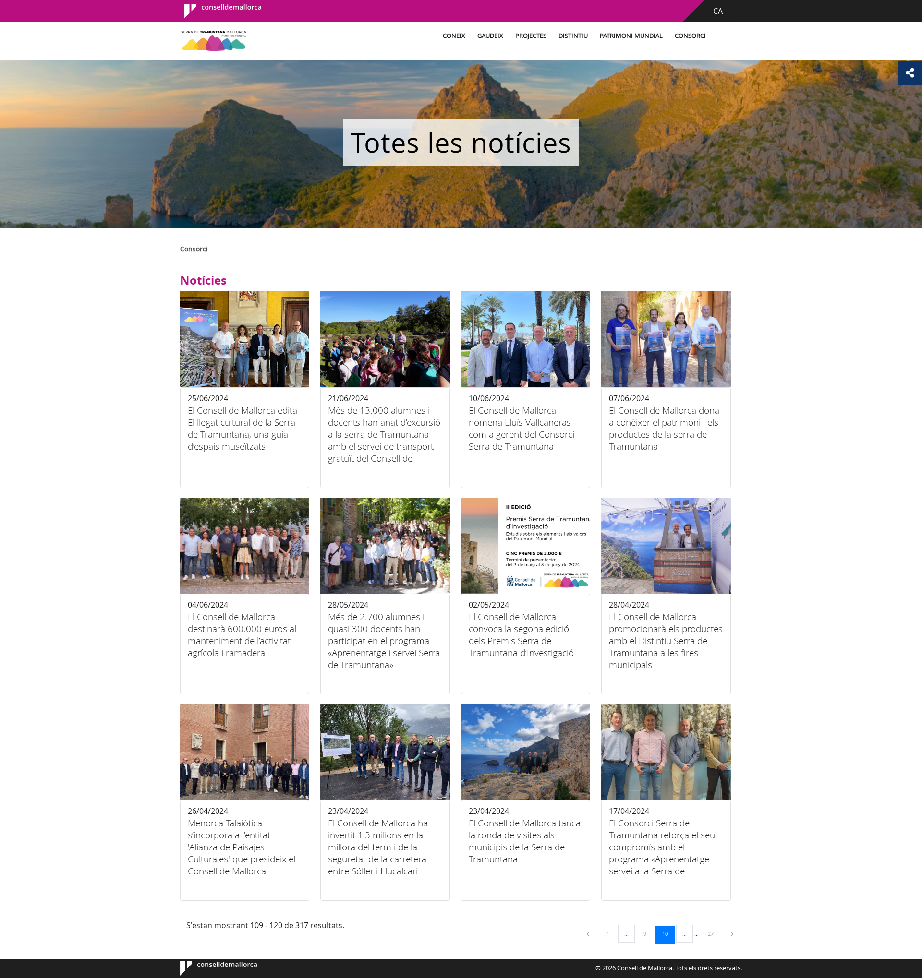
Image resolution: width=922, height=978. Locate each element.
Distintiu (573, 36)
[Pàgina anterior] (588, 933)
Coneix (454, 36)
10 (668, 933)
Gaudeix (490, 36)
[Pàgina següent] (732, 933)
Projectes (530, 36)
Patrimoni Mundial (631, 36)
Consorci (690, 36)
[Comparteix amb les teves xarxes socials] (910, 73)
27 (714, 933)
